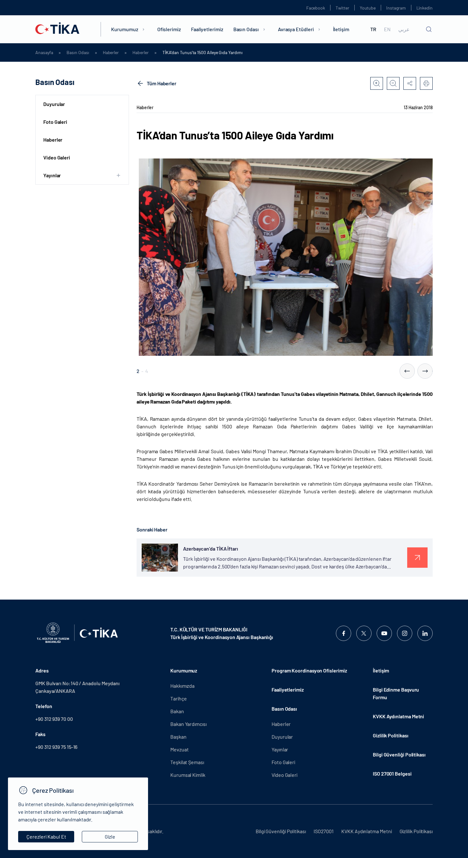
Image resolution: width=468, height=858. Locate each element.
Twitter (342, 8)
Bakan (177, 711)
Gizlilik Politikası (390, 735)
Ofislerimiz (169, 29)
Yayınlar (280, 749)
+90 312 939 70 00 (54, 719)
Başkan (178, 737)
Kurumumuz (124, 29)
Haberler (111, 52)
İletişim (341, 29)
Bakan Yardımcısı (188, 724)
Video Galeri (56, 157)
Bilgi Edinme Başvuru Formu (396, 693)
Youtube (368, 8)
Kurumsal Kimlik (187, 775)
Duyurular (54, 104)
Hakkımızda (182, 686)
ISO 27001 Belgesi (392, 773)
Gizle (110, 836)
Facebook (315, 8)
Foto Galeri (55, 122)
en (387, 29)
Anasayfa (44, 52)
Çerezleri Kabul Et (46, 836)
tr (373, 29)
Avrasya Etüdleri (296, 29)
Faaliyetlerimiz (207, 29)
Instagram (396, 8)
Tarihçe (178, 698)
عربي (404, 29)
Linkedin (424, 8)
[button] (407, 371)
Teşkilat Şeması (187, 762)
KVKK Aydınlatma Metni (398, 716)
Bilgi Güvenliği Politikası (399, 754)
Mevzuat (179, 749)
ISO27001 (324, 831)
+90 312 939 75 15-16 (56, 747)
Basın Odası (246, 29)
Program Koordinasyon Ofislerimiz (309, 670)
